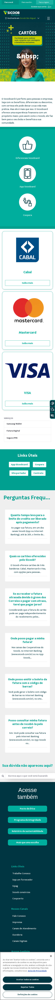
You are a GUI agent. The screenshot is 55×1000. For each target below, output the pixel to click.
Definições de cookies (27, 995)
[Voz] (52, 409)
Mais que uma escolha (27, 842)
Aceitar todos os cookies (27, 980)
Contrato (38, 473)
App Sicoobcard (19, 464)
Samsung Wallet (14, 424)
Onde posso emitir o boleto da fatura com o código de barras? (27, 683)
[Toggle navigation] (48, 18)
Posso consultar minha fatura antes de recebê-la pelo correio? (27, 724)
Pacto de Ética (27, 808)
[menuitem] (9, 2)
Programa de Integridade (27, 820)
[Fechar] (51, 956)
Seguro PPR (12, 438)
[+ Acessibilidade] (52, 415)
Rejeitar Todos (27, 987)
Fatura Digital (13, 431)
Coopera (39, 464)
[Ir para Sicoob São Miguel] (11, 13)
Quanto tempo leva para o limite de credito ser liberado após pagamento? (27, 518)
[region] (27, 976)
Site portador (19, 473)
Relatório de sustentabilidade (27, 831)
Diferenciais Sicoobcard (27, 158)
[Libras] (52, 403)
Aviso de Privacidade (37, 971)
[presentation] (10, 2)
